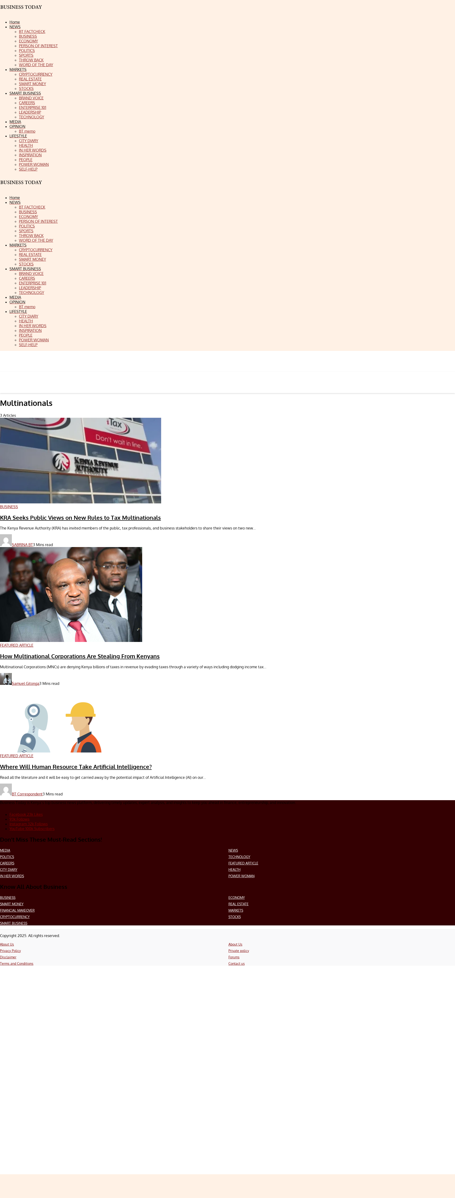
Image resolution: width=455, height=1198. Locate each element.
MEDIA (5, 850)
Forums (234, 957)
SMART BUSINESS (13, 923)
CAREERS (7, 863)
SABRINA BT (22, 544)
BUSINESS (7, 898)
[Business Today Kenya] (21, 186)
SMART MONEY (11, 904)
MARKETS (235, 910)
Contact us (236, 963)
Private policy (238, 951)
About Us (7, 944)
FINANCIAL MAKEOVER (17, 910)
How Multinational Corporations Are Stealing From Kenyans (80, 656)
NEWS (233, 850)
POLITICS (7, 857)
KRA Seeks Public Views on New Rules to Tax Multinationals (80, 517)
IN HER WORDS (12, 876)
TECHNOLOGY (239, 857)
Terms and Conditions (16, 963)
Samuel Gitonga (25, 683)
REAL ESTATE (238, 904)
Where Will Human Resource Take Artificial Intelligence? (76, 766)
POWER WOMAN (241, 876)
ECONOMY (236, 898)
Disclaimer (8, 957)
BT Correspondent (27, 794)
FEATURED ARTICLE (243, 863)
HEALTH (234, 870)
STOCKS (234, 917)
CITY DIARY (8, 870)
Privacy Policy (10, 951)
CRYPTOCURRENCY (15, 917)
